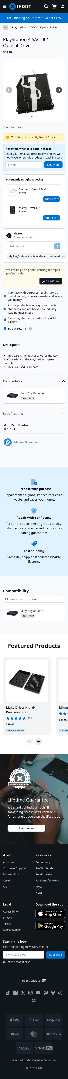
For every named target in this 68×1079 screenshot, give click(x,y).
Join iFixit (50, 281)
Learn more (26, 828)
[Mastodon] (45, 993)
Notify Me (53, 164)
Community (43, 862)
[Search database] (46, 6)
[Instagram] (30, 993)
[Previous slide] (29, 741)
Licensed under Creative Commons (34, 1060)
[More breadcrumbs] (5, 27)
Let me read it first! (18, 962)
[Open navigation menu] (4, 6)
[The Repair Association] (34, 1000)
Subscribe (55, 954)
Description (11, 345)
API (5, 886)
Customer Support (14, 868)
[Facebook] (15, 993)
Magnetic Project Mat (32, 189)
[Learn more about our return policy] (30, 329)
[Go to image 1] (31, 116)
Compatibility (12, 381)
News (39, 892)
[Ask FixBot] (57, 246)
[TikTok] (8, 993)
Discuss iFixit (11, 874)
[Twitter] (23, 993)
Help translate (31, 980)
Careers (8, 880)
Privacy (7, 917)
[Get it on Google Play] (50, 925)
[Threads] (60, 993)
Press (39, 886)
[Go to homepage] (21, 6)
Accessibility (11, 911)
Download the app (49, 904)
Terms (7, 923)
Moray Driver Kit (29, 208)
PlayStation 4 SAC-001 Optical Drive (34, 27)
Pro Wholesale (44, 868)
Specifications (13, 414)
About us (8, 862)
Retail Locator (44, 874)
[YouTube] (38, 993)
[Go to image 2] (36, 116)
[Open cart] (54, 6)
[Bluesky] (53, 993)
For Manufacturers (47, 880)
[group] (9, 90)
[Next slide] (38, 741)
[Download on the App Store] (50, 913)
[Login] (63, 6)
